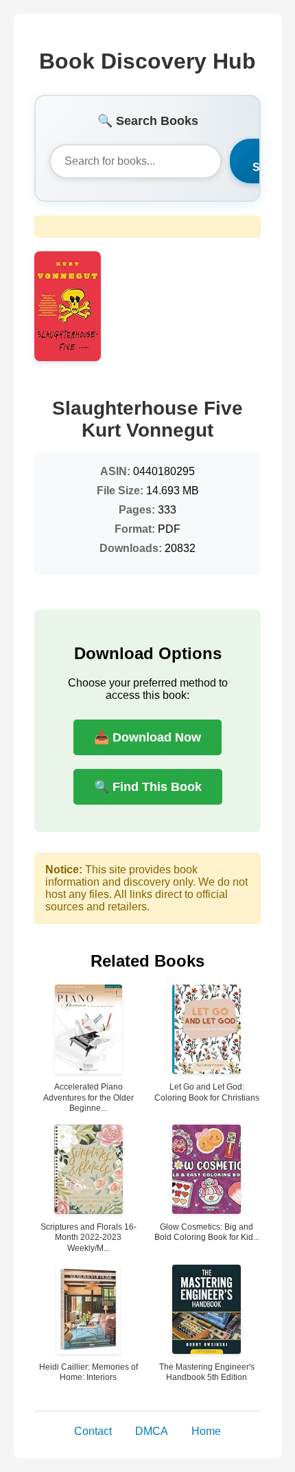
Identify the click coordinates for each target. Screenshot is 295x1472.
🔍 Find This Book (148, 787)
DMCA (151, 1431)
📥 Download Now (147, 737)
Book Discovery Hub (147, 61)
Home (206, 1431)
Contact (93, 1431)
